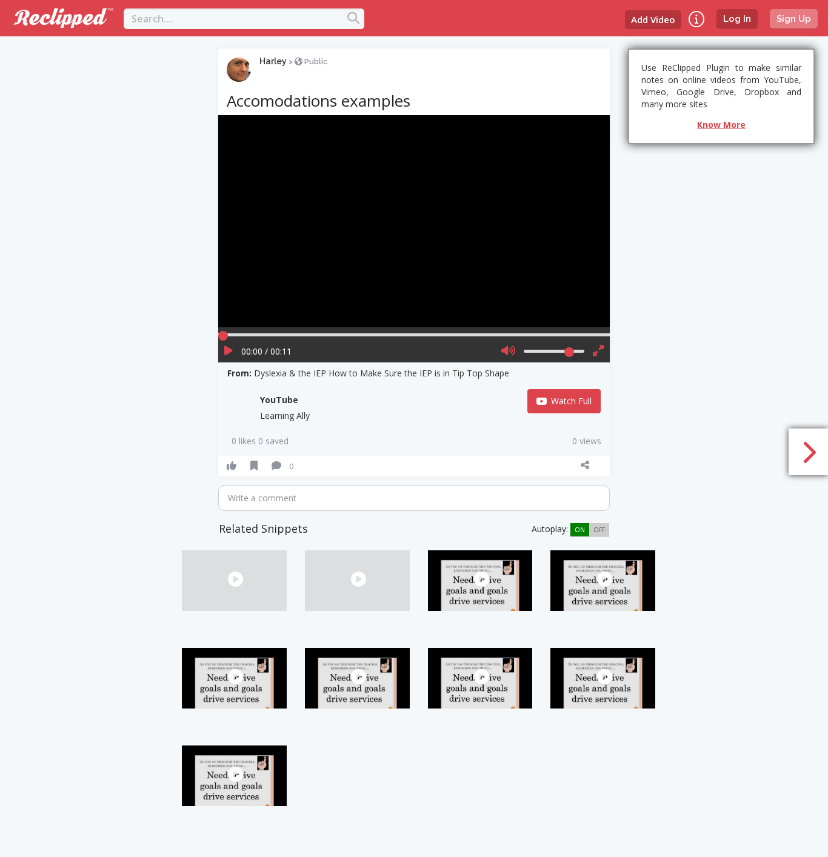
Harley (273, 61)
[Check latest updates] (696, 19)
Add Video (653, 19)
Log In (737, 18)
